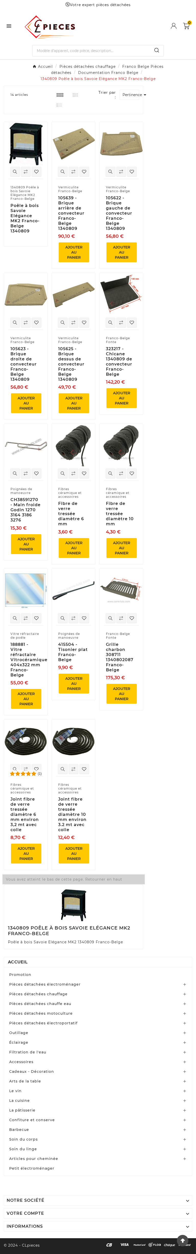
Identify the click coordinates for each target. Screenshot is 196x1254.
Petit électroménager (31, 1168)
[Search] (156, 50)
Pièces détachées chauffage (38, 994)
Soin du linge (23, 1149)
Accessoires (21, 1062)
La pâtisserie (22, 1110)
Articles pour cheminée (33, 1158)
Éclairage (18, 1042)
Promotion (20, 974)
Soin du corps (23, 1139)
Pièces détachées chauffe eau (40, 1003)
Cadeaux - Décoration (31, 1071)
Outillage (18, 1032)
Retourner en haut (103, 879)
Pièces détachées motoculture (41, 1013)
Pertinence (130, 95)
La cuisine (19, 1100)
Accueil (18, 962)
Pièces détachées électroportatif (43, 1023)
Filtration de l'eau (27, 1052)
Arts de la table (25, 1081)
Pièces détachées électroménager (45, 984)
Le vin (15, 1091)
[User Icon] (177, 26)
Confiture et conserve (32, 1120)
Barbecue (19, 1129)
